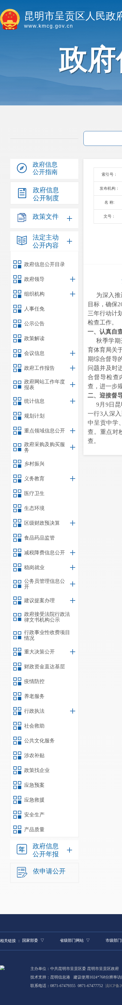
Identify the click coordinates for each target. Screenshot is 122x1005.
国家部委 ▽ (33, 940)
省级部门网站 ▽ (75, 940)
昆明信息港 (60, 977)
